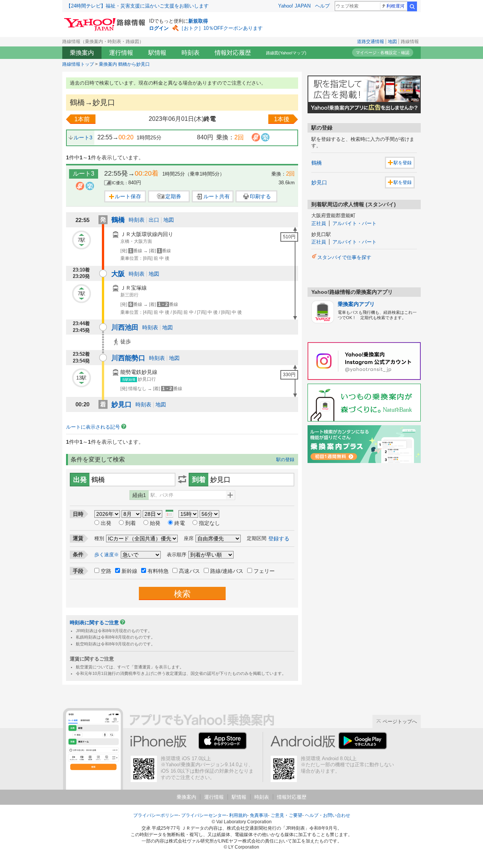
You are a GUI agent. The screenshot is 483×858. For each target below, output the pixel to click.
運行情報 (121, 52)
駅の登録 (285, 459)
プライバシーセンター (203, 815)
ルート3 (83, 137)
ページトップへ (400, 721)
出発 (106, 523)
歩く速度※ (106, 554)
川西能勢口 (128, 358)
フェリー (264, 571)
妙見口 (121, 404)
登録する (278, 538)
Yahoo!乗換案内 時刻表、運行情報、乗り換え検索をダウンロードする (226, 742)
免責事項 (259, 815)
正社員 (318, 223)
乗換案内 (82, 52)
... (169, 514)
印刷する (260, 196)
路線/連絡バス (226, 571)
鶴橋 (118, 220)
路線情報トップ (78, 64)
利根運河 (395, 6)
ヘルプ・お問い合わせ (327, 815)
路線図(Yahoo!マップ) (286, 53)
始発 (155, 523)
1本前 (82, 119)
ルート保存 (128, 196)
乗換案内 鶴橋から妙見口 (124, 64)
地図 (392, 41)
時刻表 (191, 52)
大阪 (118, 274)
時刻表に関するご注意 (94, 622)
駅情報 (157, 52)
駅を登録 (403, 162)
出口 (154, 220)
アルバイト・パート (354, 223)
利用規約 (238, 815)
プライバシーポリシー (155, 815)
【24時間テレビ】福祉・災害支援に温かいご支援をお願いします (137, 6)
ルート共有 (216, 196)
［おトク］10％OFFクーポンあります (221, 28)
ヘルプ (322, 6)
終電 (179, 523)
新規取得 (198, 21)
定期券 (173, 196)
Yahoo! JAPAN (294, 6)
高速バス (189, 571)
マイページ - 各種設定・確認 (382, 52)
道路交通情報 (370, 41)
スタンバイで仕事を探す (344, 257)
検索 (412, 6)
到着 (130, 523)
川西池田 (124, 327)
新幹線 (129, 571)
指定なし (209, 523)
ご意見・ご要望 (286, 815)
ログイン (159, 28)
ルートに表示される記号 (93, 427)
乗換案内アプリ (356, 304)
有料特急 (158, 571)
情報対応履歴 (233, 52)
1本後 (281, 119)
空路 (106, 571)
